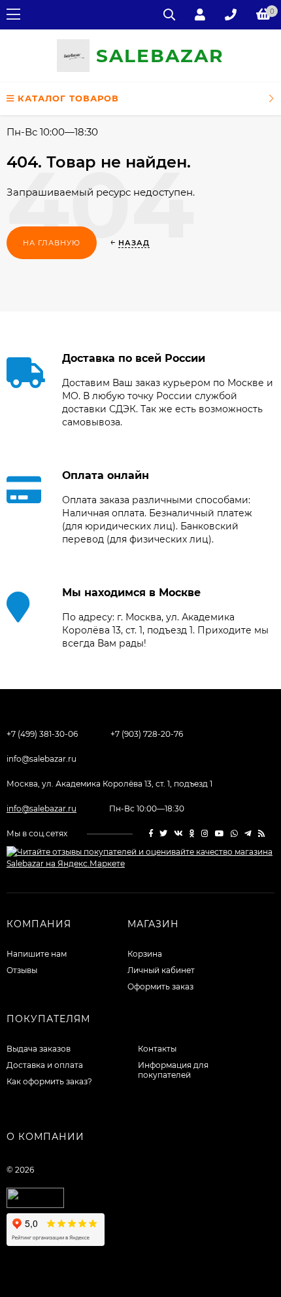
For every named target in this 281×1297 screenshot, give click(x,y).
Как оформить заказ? (49, 1081)
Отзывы (22, 970)
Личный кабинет (161, 970)
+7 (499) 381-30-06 (42, 734)
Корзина (144, 954)
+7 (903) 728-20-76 (146, 734)
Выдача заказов (39, 1049)
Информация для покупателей (173, 1070)
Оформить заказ (160, 986)
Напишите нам (37, 954)
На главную (51, 242)
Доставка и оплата (45, 1065)
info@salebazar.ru (41, 759)
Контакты (157, 1049)
